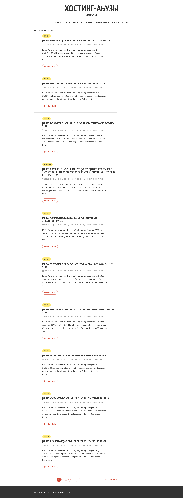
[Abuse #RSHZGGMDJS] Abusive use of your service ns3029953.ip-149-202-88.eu (78, 311)
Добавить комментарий (94, 45)
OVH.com (66, 22)
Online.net (88, 22)
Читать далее (51, 66)
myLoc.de (115, 22)
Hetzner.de (77, 22)
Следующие (109, 480)
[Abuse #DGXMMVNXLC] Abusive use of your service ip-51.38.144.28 (75, 398)
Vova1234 (63, 45)
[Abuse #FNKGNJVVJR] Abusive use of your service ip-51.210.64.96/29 (76, 40)
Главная (57, 22)
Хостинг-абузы (91, 8)
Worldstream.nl (103, 22)
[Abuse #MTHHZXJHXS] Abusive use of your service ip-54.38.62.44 (74, 355)
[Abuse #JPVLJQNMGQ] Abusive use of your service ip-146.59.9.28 (74, 441)
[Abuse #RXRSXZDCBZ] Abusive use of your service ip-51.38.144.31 (75, 83)
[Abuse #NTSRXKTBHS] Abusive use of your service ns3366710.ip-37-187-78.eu (78, 125)
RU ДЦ (124, 22)
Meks (49, 492)
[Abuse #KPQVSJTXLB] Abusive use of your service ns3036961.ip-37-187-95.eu (77, 265)
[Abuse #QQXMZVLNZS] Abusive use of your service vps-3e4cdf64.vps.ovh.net (70, 219)
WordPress (68, 492)
